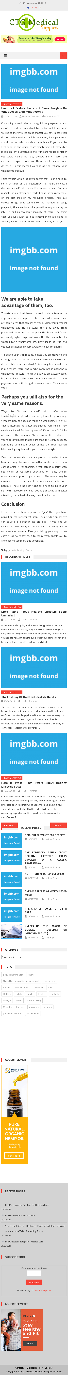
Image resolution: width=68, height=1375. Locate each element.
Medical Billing (34, 1000)
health (30, 994)
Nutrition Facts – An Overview (44, 874)
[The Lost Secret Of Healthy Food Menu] (11, 896)
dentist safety (22, 987)
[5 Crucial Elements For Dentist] (11, 840)
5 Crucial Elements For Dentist (45, 835)
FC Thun (7, 994)
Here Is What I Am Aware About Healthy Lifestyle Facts (34, 784)
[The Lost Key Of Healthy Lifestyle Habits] (34, 667)
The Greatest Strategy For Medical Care (24, 1241)
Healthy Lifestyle (12, 104)
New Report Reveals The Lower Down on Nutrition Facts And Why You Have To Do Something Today (35, 1228)
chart (30, 974)
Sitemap (49, 1367)
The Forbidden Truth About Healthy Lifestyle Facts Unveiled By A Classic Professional (46, 858)
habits (19, 994)
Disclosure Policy (35, 1367)
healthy (20, 550)
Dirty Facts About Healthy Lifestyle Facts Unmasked (34, 613)
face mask (38, 987)
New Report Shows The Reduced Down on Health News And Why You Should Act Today (60, 825)
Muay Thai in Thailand (13, 1007)
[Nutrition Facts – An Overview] (11, 879)
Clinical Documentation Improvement (21, 981)
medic (19, 1000)
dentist (6, 987)
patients (48, 1007)
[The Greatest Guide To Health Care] (11, 914)
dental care (49, 981)
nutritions (34, 1007)
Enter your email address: (34, 1268)
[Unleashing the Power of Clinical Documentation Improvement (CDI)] (11, 931)
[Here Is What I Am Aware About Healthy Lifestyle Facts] (34, 753)
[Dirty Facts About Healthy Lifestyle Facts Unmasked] (34, 582)
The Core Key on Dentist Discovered (12, 825)
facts (14, 550)
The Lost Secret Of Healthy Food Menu (46, 893)
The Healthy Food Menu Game (20, 1215)
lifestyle (28, 550)
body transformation (13, 974)
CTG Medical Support (41, 1290)
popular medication (12, 1013)
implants (55, 994)
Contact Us (20, 1367)
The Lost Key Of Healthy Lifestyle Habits (28, 697)
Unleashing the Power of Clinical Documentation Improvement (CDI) (46, 929)
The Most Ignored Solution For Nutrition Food (27, 1205)
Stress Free (33, 1013)
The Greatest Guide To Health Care (46, 910)
